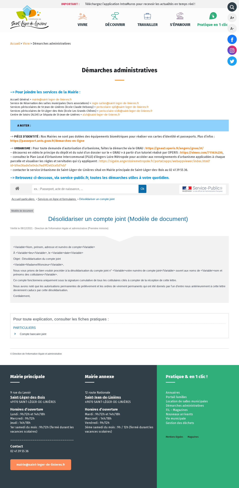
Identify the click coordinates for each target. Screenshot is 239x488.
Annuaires (173, 392)
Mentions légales (174, 437)
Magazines (193, 437)
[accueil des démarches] (17, 188)
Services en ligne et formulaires (57, 199)
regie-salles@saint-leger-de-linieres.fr (115, 103)
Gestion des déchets (180, 423)
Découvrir (115, 24)
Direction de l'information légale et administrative (37, 354)
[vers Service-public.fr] (202, 189)
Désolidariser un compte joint (96, 199)
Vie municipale (176, 418)
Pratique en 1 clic (212, 24)
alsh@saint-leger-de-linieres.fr (101, 114)
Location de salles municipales (187, 401)
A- (232, 28)
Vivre (83, 24)
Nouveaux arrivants (179, 414)
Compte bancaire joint (33, 334)
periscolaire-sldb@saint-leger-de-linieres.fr (126, 111)
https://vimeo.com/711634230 (201, 152)
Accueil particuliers (23, 199)
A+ (232, 17)
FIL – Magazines (177, 410)
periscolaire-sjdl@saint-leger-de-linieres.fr (122, 107)
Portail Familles (176, 397)
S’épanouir (180, 24)
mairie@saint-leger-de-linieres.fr (52, 99)
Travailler (147, 24)
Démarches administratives (185, 405)
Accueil (15, 43)
